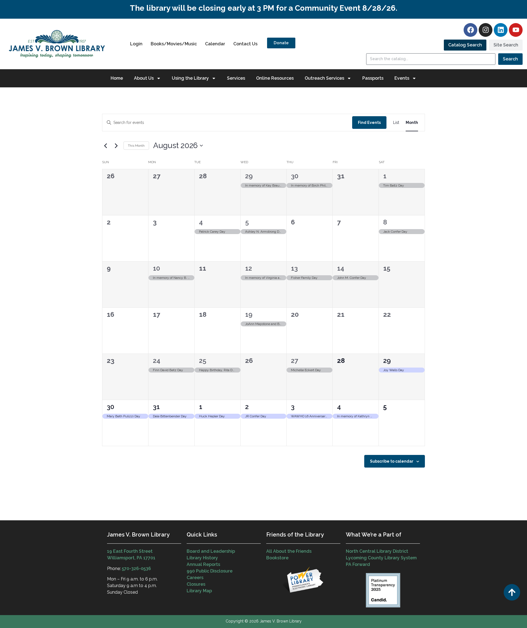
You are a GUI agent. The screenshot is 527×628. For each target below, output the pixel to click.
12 (248, 268)
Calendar (215, 43)
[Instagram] (485, 30)
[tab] (465, 45)
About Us (144, 78)
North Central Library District (377, 551)
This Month (136, 146)
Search (510, 59)
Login (136, 43)
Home (117, 78)
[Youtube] (516, 30)
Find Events (369, 122)
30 (294, 176)
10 (156, 268)
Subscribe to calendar (391, 461)
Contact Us (245, 43)
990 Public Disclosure (209, 571)
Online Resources (275, 78)
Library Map (199, 590)
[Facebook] (470, 30)
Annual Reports (203, 564)
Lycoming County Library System (381, 557)
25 (202, 361)
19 (249, 314)
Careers (195, 577)
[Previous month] (105, 145)
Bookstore (277, 557)
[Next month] (116, 145)
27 (294, 361)
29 (249, 176)
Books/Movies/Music (174, 43)
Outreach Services (324, 78)
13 (294, 268)
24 (156, 361)
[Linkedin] (501, 30)
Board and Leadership (211, 551)
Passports (372, 78)
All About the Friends (289, 551)
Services (236, 78)
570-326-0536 (136, 568)
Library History (202, 557)
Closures (196, 584)
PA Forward (358, 564)
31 (156, 407)
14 (340, 268)
